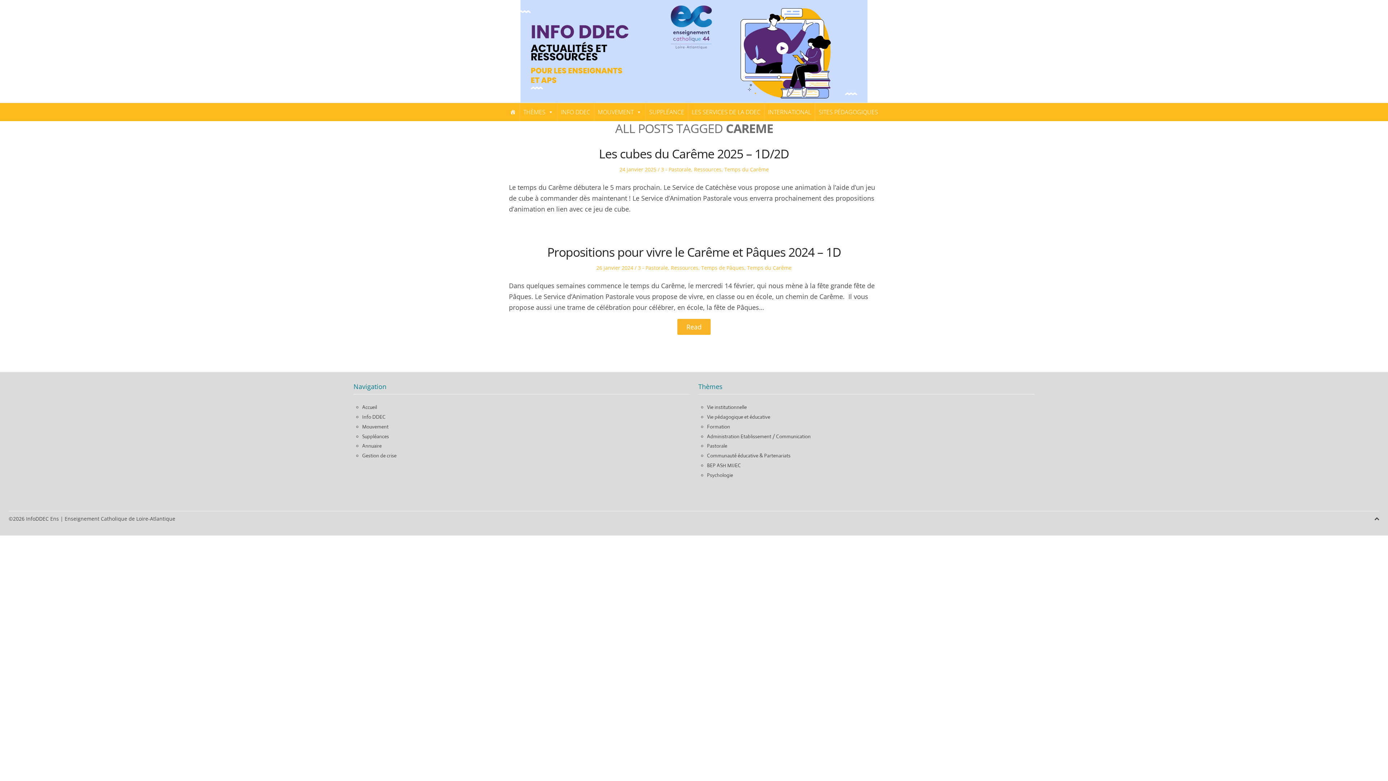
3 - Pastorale (676, 169)
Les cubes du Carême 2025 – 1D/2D (694, 153)
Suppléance (666, 112)
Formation (718, 426)
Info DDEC (575, 112)
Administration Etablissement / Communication (759, 436)
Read (694, 327)
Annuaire (372, 446)
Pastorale (717, 446)
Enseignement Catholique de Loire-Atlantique (120, 518)
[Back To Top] (1376, 518)
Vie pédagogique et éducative (738, 417)
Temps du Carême (746, 169)
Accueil (369, 407)
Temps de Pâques (722, 267)
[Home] (512, 112)
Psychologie (720, 475)
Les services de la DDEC (726, 112)
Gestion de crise (379, 455)
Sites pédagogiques (848, 112)
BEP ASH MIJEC (724, 465)
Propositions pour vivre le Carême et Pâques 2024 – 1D (694, 252)
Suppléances (375, 436)
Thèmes (534, 112)
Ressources (707, 169)
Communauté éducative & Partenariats (749, 455)
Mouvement (616, 112)
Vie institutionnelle (727, 407)
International (789, 112)
